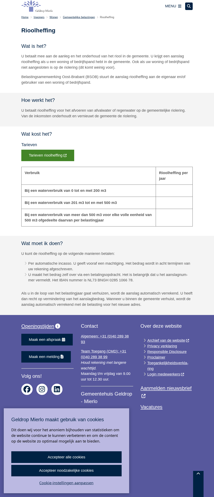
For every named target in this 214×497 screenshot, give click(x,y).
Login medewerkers (163, 374)
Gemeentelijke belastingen (79, 17)
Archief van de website (166, 340)
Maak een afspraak (45, 340)
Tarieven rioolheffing (45, 155)
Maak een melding (44, 357)
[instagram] (42, 389)
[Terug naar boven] (198, 484)
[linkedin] (57, 389)
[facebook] (27, 389)
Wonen (54, 17)
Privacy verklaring (162, 346)
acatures (152, 407)
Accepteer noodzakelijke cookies (66, 470)
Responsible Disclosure (167, 352)
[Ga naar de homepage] (37, 6)
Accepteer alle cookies (66, 457)
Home (24, 17)
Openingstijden (37, 326)
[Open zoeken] (189, 6)
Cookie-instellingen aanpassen (66, 482)
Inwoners (39, 17)
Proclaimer (156, 357)
